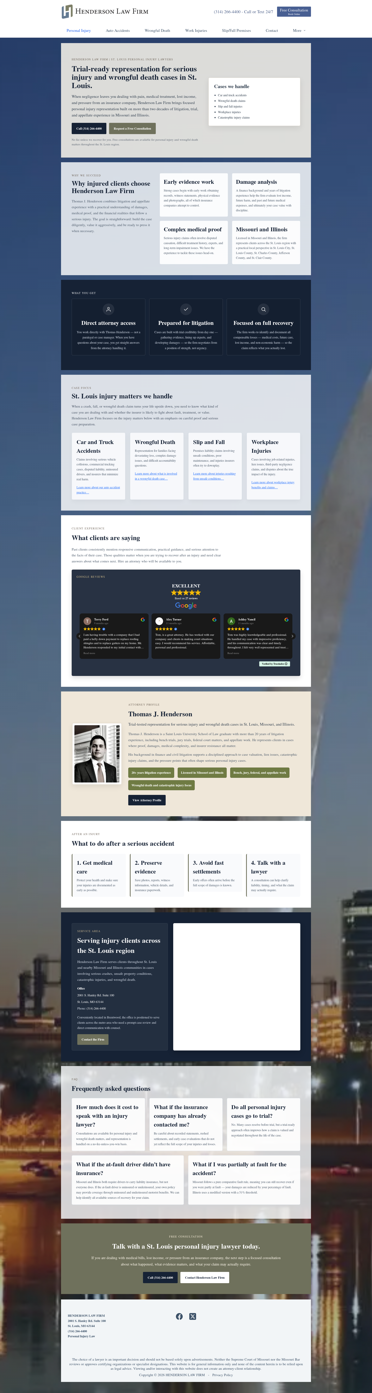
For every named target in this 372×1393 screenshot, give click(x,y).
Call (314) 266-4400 (89, 128)
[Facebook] (179, 1316)
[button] (292, 636)
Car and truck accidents (232, 95)
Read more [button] (161, 653)
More (297, 30)
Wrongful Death (157, 30)
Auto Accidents (118, 30)
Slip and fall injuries (230, 106)
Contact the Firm (93, 1039)
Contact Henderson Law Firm (205, 1277)
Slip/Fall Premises (236, 30)
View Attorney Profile (147, 800)
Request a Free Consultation (132, 128)
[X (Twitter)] (192, 1316)
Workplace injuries (229, 112)
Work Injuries (196, 30)
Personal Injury (79, 30)
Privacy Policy (222, 1374)
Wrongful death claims (231, 101)
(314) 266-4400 (96, 1008)
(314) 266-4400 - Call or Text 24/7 (243, 11)
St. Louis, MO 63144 (90, 1002)
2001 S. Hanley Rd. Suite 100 (95, 995)
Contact (272, 30)
